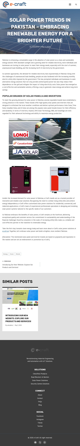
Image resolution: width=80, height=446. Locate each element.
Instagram (40, 419)
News (40, 14)
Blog (40, 405)
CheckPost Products (40, 374)
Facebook (40, 416)
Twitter (40, 426)
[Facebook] (35, 442)
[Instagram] (44, 442)
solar (12, 254)
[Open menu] (70, 4)
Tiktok (40, 423)
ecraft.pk (5, 231)
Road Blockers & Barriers (40, 377)
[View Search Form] (76, 4)
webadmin (36, 47)
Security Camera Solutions (40, 384)
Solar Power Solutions (40, 380)
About (40, 395)
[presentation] (20, 299)
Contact (40, 398)
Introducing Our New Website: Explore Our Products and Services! (17, 264)
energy (5, 254)
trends (18, 254)
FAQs (40, 401)
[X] (40, 442)
